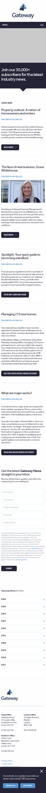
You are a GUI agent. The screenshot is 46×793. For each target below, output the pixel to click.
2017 (3, 665)
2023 (3, 621)
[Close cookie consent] (41, 771)
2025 (3, 606)
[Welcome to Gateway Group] (23, 11)
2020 (3, 643)
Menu (5, 25)
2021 (3, 636)
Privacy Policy (7, 760)
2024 (3, 614)
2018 (3, 657)
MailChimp (36, 549)
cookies (22, 776)
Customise (27, 785)
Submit (9, 568)
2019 (3, 650)
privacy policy (21, 560)
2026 (3, 599)
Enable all (10, 785)
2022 (3, 628)
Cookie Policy (6, 763)
